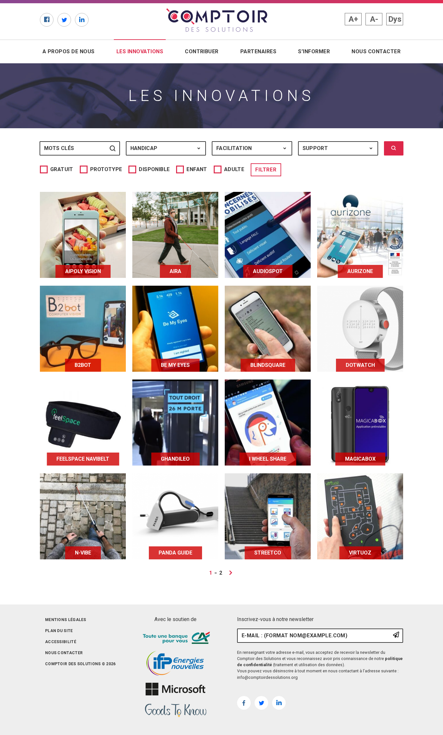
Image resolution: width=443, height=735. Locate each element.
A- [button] (374, 19)
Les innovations (141, 51)
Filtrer (266, 170)
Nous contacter (376, 51)
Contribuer (202, 51)
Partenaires (258, 51)
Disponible (154, 169)
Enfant (196, 169)
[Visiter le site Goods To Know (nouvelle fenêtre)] (175, 710)
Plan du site (59, 631)
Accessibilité (60, 642)
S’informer (314, 51)
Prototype (106, 169)
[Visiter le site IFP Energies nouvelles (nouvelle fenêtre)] (175, 663)
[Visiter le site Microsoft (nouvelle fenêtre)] (175, 689)
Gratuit (61, 169)
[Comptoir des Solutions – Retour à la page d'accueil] (216, 20)
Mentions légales (65, 619)
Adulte (234, 169)
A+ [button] (353, 19)
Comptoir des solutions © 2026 (80, 664)
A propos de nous (68, 51)
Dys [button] (394, 19)
